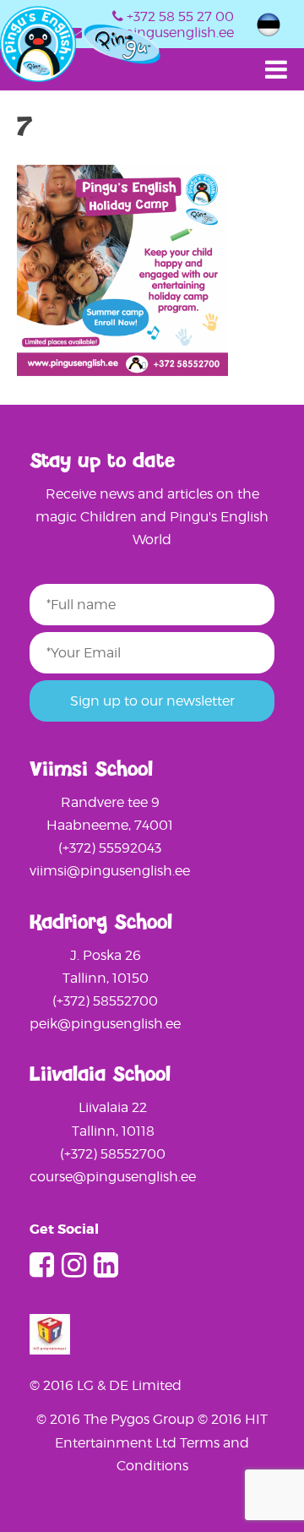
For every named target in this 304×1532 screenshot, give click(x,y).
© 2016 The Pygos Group (117, 1419)
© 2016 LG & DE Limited (106, 1385)
